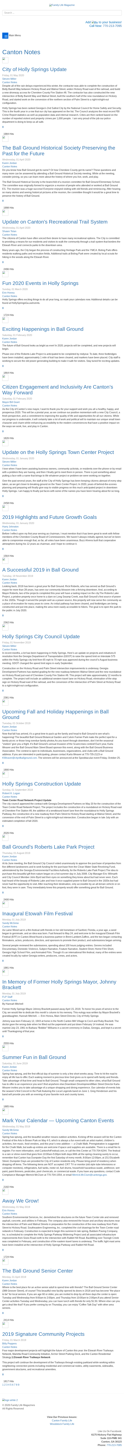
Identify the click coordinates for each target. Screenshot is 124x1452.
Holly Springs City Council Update (41, 636)
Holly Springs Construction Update (41, 784)
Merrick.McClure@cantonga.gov (89, 1175)
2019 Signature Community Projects (43, 1334)
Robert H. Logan (11, 793)
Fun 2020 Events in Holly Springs (40, 283)
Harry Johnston (10, 526)
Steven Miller (9, 79)
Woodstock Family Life (62, 1424)
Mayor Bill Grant (11, 402)
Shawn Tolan (9, 231)
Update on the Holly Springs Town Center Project (58, 452)
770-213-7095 (112, 25)
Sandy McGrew (10, 923)
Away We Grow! (20, 1201)
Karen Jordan (9, 163)
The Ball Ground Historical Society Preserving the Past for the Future (58, 150)
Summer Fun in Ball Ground (34, 1057)
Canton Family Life (62, 1420)
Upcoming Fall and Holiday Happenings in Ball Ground (55, 714)
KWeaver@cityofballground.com (19, 758)
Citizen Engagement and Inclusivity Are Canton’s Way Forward (57, 389)
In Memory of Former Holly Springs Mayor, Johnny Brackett (59, 984)
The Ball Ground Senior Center (37, 1271)
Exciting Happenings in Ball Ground (42, 329)
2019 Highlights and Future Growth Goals (49, 517)
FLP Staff (7, 997)
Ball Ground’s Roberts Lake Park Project (48, 847)
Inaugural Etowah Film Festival (37, 913)
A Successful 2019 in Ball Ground (40, 570)
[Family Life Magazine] (62, 5)
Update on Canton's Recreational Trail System (55, 222)
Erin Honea (8, 292)
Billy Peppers (9, 1343)
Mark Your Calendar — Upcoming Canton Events (58, 1120)
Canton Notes (21, 52)
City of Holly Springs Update (34, 69)
